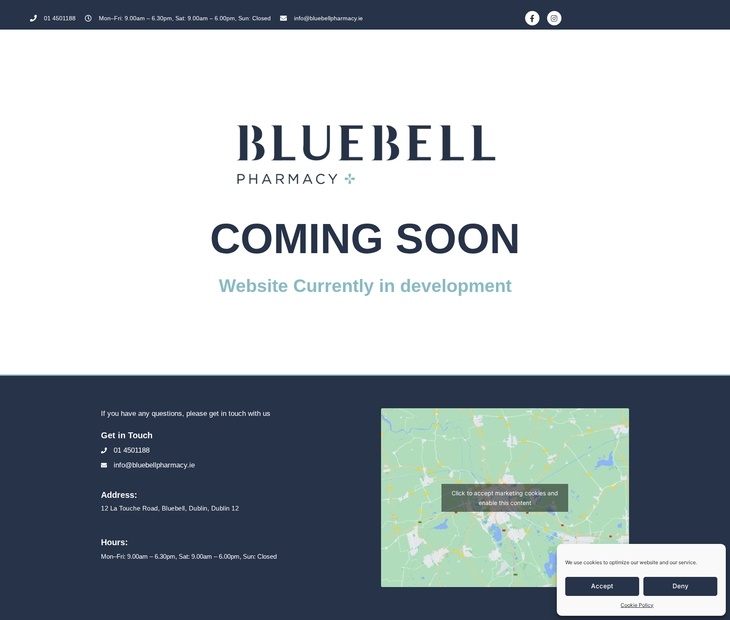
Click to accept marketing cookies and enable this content (505, 497)
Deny (681, 586)
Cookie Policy (637, 605)
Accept (602, 586)
